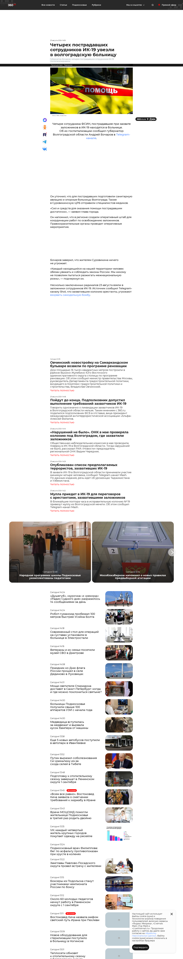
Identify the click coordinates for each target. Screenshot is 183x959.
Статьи (63, 5)
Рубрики (96, 5)
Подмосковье (79, 5)
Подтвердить (141, 947)
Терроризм (68, 65)
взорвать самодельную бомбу (70, 294)
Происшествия (56, 65)
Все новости (48, 5)
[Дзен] (146, 119)
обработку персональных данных (144, 934)
